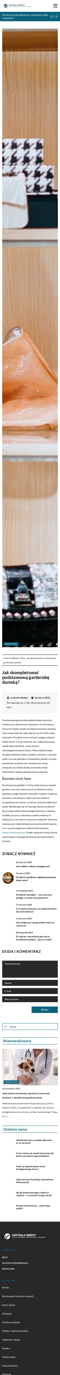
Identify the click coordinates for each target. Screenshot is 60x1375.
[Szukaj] (5, 1026)
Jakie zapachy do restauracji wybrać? (22, 1056)
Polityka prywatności (15, 1263)
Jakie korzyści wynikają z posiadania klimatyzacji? (34, 1181)
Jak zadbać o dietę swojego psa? (33, 866)
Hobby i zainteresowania (15, 1330)
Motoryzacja (8, 1356)
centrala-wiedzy (19, 697)
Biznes (5, 1287)
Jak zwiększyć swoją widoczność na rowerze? (35, 924)
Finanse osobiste (11, 1322)
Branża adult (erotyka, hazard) (17, 1296)
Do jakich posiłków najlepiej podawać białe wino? (36, 879)
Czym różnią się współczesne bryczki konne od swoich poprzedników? (35, 1154)
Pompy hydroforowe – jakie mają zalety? (33, 1207)
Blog (5, 1257)
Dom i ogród (8, 1304)
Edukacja (7, 1313)
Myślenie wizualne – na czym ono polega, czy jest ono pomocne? (34, 896)
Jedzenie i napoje (11, 1339)
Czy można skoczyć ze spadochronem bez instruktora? (36, 910)
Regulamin (8, 1269)
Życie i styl (11, 644)
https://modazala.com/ (13, 832)
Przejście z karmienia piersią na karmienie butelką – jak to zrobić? (34, 938)
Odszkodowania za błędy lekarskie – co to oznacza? (34, 1141)
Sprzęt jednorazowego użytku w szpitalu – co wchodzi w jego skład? (34, 1194)
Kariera (6, 1348)
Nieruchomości (10, 1365)
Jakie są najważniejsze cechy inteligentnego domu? (30, 1168)
